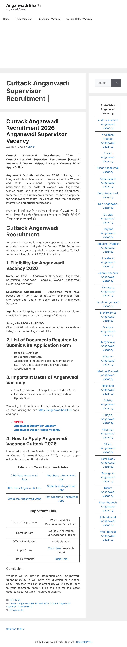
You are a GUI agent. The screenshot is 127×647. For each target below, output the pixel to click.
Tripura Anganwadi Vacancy (108, 491)
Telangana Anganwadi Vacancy (108, 477)
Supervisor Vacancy (49, 18)
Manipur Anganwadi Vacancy (108, 331)
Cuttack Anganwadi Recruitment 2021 (29, 603)
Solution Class (15, 629)
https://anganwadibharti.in (55, 410)
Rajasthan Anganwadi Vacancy (108, 433)
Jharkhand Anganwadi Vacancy (108, 262)
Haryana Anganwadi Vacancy (108, 233)
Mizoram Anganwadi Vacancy (108, 360)
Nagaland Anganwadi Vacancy (108, 389)
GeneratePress (84, 642)
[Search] (116, 83)
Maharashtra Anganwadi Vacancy (108, 316)
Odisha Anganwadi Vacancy (108, 404)
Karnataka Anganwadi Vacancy (108, 291)
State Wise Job (24, 18)
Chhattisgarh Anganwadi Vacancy (108, 182)
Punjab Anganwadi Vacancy (108, 418)
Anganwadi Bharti (23, 5)
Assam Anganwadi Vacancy (108, 157)
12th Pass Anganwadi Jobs (25, 488)
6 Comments (16, 610)
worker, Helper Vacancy (79, 18)
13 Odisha (15, 600)
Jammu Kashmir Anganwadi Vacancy (108, 276)
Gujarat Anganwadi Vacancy (108, 218)
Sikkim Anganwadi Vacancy (108, 448)
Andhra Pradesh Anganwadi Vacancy (108, 124)
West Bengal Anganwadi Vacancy (108, 535)
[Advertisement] (63, 46)
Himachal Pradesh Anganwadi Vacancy (108, 247)
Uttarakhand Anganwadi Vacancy (108, 521)
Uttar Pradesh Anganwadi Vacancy (108, 506)
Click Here (54, 548)
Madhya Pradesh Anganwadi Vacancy (108, 375)
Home (6, 18)
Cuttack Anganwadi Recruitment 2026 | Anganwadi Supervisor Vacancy (36, 131)
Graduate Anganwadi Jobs (24, 498)
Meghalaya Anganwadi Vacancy (108, 345)
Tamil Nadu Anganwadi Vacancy (108, 462)
